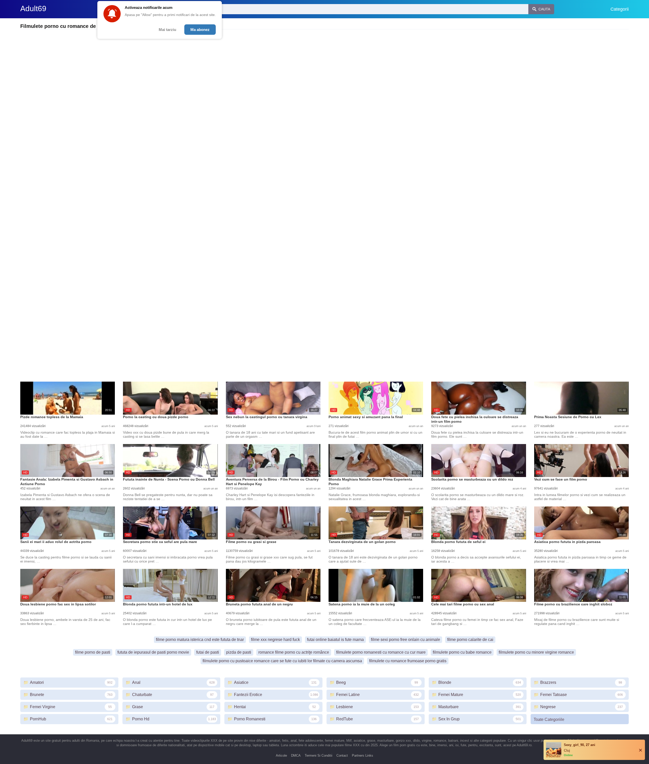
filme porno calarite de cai (470, 639)
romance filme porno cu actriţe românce (293, 652)
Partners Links (362, 755)
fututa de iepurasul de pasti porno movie (153, 652)
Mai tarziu (167, 29)
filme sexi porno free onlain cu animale (405, 639)
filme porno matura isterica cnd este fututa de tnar (200, 639)
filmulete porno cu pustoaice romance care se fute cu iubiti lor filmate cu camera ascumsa (282, 661)
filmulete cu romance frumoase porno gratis (407, 661)
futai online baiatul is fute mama (335, 639)
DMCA (296, 755)
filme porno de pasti (92, 652)
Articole (281, 755)
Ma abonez (200, 29)
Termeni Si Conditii (318, 755)
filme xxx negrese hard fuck (275, 639)
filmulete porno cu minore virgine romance (536, 652)
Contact (342, 755)
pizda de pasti (238, 652)
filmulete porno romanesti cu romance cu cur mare (381, 652)
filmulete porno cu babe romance (462, 652)
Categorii (619, 9)
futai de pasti (207, 652)
